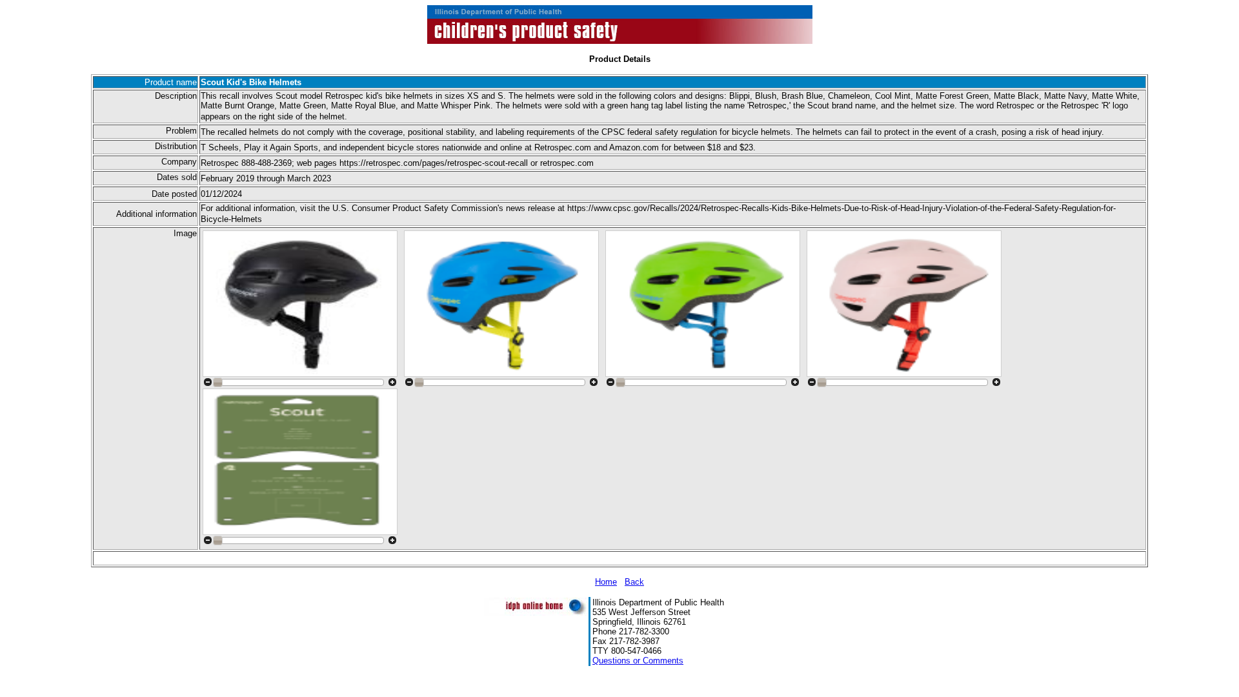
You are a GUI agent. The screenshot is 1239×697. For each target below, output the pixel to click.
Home (606, 582)
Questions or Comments (637, 660)
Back (634, 582)
